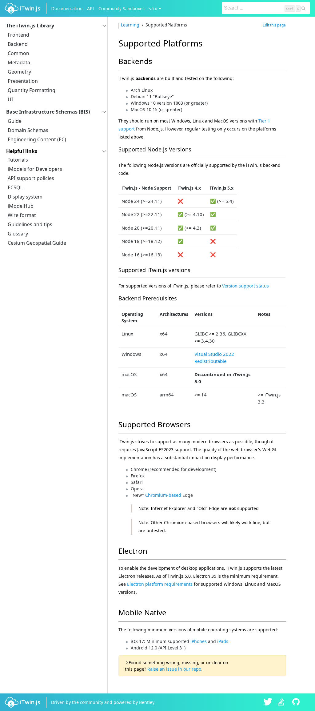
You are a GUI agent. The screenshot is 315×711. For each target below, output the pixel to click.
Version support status (245, 286)
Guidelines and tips (30, 224)
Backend (18, 44)
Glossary (18, 233)
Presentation (23, 81)
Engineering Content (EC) (37, 139)
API (90, 8)
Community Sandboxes (121, 8)
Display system (25, 196)
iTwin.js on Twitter (268, 702)
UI (10, 99)
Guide (15, 121)
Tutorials (18, 159)
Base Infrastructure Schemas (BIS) (48, 111)
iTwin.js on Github (296, 702)
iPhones (198, 641)
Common (18, 53)
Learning (131, 25)
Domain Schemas (28, 130)
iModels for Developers (35, 169)
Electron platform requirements (160, 584)
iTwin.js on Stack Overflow (282, 702)
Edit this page (274, 25)
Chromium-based (163, 495)
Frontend (18, 34)
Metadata (19, 62)
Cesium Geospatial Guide (37, 242)
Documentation (66, 8)
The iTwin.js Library (30, 25)
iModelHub (21, 206)
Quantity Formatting (31, 90)
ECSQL (15, 187)
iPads (222, 641)
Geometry (19, 71)
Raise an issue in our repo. (174, 669)
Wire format (22, 215)
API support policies (31, 178)
